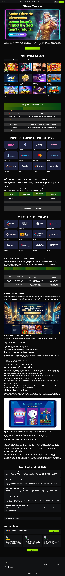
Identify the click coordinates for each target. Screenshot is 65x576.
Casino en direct (24, 59)
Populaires (10, 59)
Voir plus (32, 550)
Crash (39, 59)
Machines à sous (53, 59)
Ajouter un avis (54, 531)
